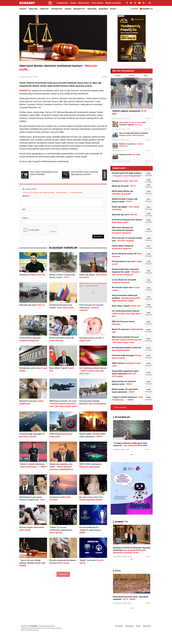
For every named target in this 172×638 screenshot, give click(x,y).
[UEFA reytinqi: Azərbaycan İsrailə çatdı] (63, 421)
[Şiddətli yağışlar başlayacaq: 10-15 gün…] (132, 93)
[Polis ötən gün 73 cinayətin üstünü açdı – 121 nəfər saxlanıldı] (93, 292)
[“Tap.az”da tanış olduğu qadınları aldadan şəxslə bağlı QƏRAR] (33, 548)
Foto (135, 9)
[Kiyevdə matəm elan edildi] (115, 156)
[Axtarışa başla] (150, 3)
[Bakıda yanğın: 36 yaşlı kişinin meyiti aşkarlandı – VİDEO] (93, 421)
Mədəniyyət (79, 9)
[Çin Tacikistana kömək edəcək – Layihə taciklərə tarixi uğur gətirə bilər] (93, 356)
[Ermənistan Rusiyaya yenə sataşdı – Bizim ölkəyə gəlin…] (63, 292)
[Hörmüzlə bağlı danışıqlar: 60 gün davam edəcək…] (33, 421)
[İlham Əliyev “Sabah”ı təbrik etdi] (63, 356)
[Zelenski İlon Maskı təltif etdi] (33, 262)
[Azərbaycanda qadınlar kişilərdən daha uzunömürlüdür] (93, 388)
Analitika (33, 9)
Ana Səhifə (119, 626)
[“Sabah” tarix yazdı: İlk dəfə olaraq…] (93, 548)
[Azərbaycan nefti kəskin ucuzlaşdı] (63, 485)
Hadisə (68, 9)
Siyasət (22, 9)
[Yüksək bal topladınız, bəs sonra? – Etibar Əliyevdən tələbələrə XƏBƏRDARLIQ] (63, 452)
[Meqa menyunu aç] (50, 3)
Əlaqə (73, 3)
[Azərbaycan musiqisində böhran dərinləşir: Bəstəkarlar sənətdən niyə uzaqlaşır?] (131, 430)
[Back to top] (165, 631)
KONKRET (34, 626)
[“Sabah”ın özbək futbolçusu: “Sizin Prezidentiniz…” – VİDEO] (33, 452)
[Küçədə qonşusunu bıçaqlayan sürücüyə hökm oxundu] (63, 548)
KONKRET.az (25, 91)
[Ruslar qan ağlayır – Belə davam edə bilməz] (93, 262)
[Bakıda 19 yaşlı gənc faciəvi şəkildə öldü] (33, 388)
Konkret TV (148, 9)
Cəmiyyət (44, 9)
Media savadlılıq (113, 3)
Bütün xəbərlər (120, 407)
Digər (112, 9)
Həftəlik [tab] (132, 75)
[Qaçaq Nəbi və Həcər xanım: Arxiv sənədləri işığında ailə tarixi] (115, 124)
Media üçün (83, 3)
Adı (23, 209)
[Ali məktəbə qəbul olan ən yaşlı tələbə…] (33, 356)
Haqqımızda (62, 3)
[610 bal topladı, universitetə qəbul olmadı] (33, 515)
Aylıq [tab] (145, 75)
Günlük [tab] (117, 75)
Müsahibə (91, 9)
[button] (147, 429)
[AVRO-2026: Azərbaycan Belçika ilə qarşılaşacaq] (93, 452)
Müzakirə (26, 196)
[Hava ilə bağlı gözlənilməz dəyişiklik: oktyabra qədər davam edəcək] (115, 135)
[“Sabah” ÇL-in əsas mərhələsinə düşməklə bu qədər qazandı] (63, 515)
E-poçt (24, 218)
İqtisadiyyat (56, 9)
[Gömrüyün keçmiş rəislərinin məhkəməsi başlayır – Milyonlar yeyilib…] (63, 38)
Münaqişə (103, 9)
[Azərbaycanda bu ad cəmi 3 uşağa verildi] (93, 325)
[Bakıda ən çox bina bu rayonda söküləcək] (115, 145)
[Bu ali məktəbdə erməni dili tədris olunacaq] (63, 325)
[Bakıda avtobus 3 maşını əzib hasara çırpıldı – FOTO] (63, 262)
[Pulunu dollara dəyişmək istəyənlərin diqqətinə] (33, 325)
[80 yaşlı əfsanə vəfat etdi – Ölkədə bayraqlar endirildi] (93, 485)
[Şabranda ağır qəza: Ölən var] (33, 292)
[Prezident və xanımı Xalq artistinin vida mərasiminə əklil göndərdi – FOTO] (131, 583)
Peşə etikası (97, 3)
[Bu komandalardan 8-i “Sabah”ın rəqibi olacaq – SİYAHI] (93, 515)
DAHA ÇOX (63, 574)
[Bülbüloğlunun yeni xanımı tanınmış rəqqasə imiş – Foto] (33, 485)
